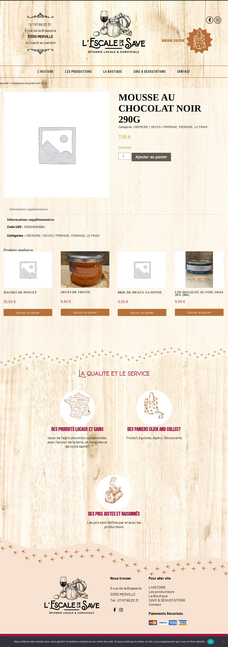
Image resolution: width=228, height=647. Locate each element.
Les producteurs (78, 72)
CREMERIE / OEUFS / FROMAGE (155, 127)
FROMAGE (186, 127)
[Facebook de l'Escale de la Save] (209, 20)
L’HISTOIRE (46, 72)
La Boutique (112, 72)
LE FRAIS (200, 127)
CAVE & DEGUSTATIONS (150, 72)
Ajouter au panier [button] (28, 312)
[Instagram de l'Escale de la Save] (217, 20)
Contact (183, 72)
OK (210, 641)
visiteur (179, 41)
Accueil (4, 83)
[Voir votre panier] (199, 40)
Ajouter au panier (151, 157)
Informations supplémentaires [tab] (28, 209)
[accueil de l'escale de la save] (114, 60)
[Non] (223, 641)
